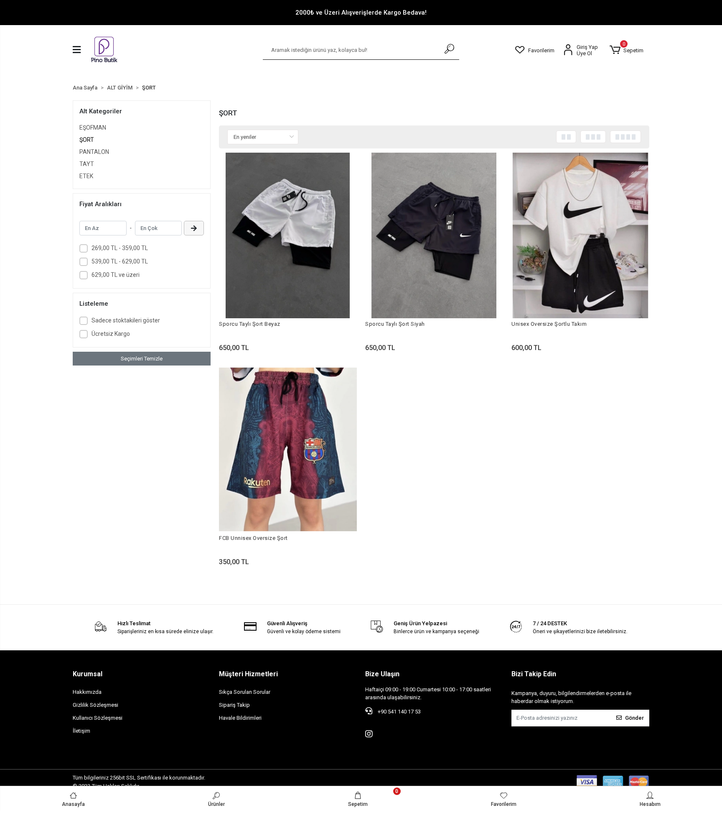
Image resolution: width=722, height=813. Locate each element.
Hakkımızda (87, 692)
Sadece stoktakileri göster (126, 320)
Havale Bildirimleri (240, 718)
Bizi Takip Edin (533, 674)
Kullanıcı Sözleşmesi (97, 718)
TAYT (86, 164)
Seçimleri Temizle (142, 358)
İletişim (81, 731)
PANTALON (94, 151)
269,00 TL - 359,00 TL (120, 248)
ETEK (86, 176)
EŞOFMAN (92, 127)
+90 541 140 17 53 (398, 711)
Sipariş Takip (234, 705)
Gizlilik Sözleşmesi (95, 705)
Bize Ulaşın (382, 674)
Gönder (634, 718)
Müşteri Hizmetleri (248, 674)
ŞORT (86, 139)
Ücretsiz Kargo (111, 333)
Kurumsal (87, 674)
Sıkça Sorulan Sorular (244, 692)
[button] (626, 50)
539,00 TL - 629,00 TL (120, 261)
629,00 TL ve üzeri (116, 274)
